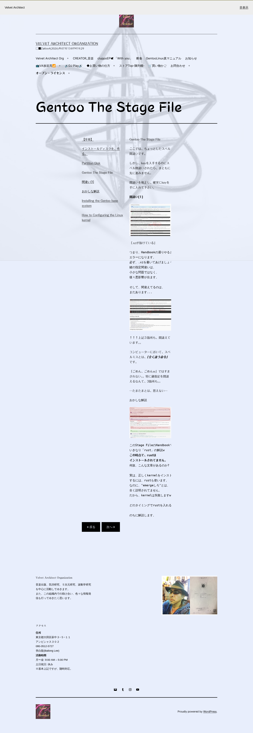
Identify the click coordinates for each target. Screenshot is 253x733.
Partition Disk (91, 163)
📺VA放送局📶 (46, 65)
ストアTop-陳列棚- (132, 65)
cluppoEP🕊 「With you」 (115, 58)
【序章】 (88, 139)
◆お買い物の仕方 (98, 65)
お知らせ (191, 58)
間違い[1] (88, 182)
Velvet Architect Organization (67, 43)
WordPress (210, 711)
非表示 (244, 7)
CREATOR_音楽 (83, 58)
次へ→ (110, 527)
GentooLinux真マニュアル (163, 58)
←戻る (91, 527)
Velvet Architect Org (50, 58)
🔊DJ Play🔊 (74, 65)
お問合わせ (178, 65)
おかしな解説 (90, 191)
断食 (139, 58)
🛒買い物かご (157, 65)
